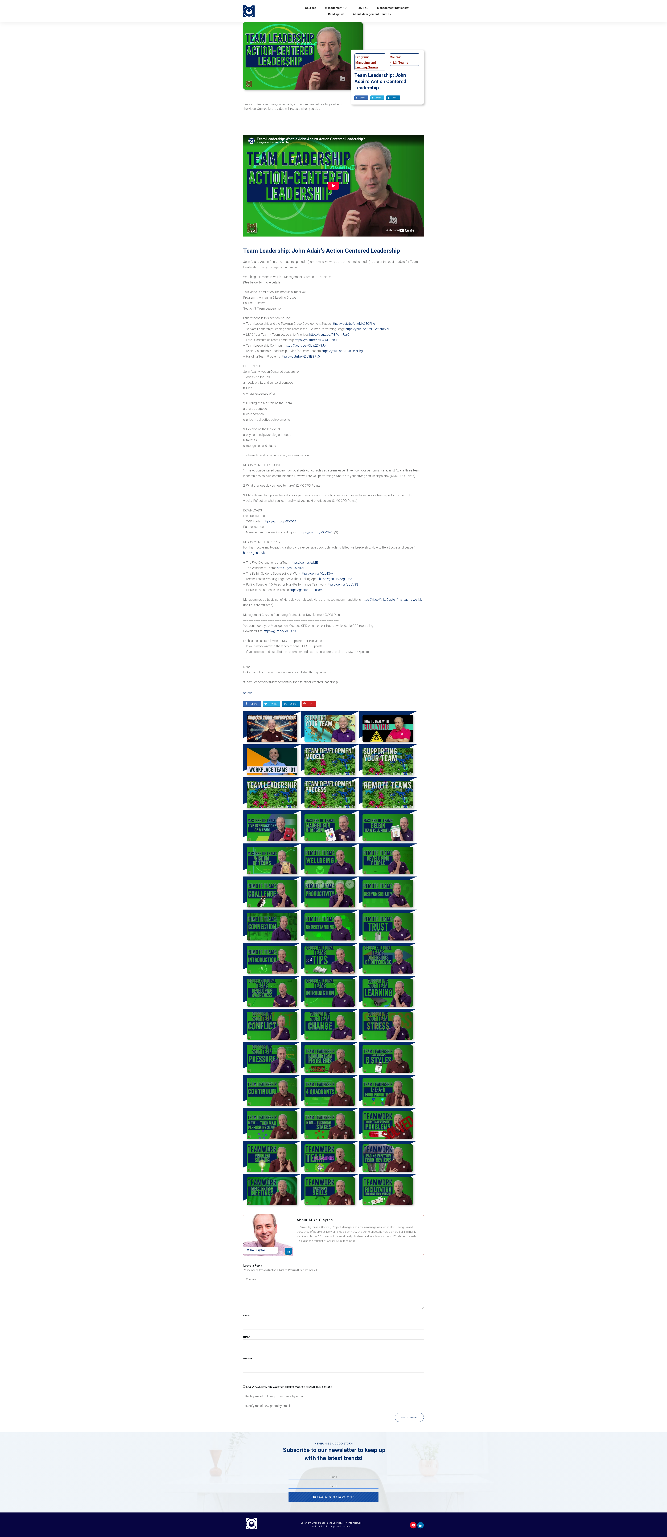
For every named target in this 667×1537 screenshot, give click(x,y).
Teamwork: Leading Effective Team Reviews (388, 1157)
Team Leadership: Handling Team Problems (330, 1058)
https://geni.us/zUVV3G (342, 584)
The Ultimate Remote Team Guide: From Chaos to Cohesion (272, 727)
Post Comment (409, 1417)
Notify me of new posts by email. (268, 1406)
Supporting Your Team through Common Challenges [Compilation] (388, 760)
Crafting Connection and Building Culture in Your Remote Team (272, 926)
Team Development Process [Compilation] (330, 793)
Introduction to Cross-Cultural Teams (330, 992)
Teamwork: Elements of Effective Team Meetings (272, 1190)
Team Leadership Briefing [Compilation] (272, 793)
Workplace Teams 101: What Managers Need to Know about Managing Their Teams (272, 760)
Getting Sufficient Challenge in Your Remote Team (272, 893)
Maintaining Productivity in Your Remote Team (330, 893)
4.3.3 (393, 62)
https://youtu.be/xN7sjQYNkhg (342, 351)
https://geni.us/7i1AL (291, 568)
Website (247, 1358)
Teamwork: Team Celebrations (330, 1157)
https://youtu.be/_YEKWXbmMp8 (367, 329)
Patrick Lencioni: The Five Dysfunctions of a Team (272, 826)
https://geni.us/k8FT (256, 553)
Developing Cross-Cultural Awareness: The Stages (272, 992)
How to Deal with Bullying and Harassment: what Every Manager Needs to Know (388, 727)
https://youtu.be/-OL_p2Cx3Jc (305, 345)
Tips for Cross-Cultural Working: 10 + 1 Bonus (330, 959)
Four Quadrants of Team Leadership (330, 1091)
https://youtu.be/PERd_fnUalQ (329, 334)
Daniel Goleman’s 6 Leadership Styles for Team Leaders (388, 1058)
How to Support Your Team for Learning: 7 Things (388, 992)
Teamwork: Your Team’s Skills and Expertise (330, 1190)
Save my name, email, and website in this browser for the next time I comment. (289, 1387)
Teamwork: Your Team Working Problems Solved (388, 1124)
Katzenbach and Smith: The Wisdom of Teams (272, 859)
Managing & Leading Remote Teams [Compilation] (388, 793)
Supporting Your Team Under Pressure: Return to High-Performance (272, 1058)
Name (246, 1315)
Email (246, 1337)
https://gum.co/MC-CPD (280, 521)
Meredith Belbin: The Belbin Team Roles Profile (388, 826)
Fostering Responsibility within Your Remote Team (388, 893)
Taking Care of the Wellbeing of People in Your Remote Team (330, 859)
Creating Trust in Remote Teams (388, 926)
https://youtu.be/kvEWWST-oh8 (316, 340)
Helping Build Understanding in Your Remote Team (330, 926)
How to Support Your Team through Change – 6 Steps (330, 1025)
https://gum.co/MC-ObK (316, 532)
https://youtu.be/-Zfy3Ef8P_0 (300, 356)
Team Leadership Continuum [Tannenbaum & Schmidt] (272, 1091)
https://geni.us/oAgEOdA (335, 579)
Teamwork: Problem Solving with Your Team (272, 1157)
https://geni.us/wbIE (304, 562)
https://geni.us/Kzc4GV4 (317, 573)
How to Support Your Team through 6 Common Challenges (330, 727)
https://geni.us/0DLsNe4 (306, 590)
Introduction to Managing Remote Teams (272, 959)
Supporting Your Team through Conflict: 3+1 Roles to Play (272, 1025)
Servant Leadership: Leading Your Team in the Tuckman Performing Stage (272, 1124)
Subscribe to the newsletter (333, 1497)
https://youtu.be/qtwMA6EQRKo (353, 323)
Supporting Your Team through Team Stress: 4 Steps (388, 1025)
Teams (403, 62)
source (248, 693)
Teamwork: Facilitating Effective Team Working (388, 1190)
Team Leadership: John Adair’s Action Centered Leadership (380, 81)
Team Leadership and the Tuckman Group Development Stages (330, 1124)
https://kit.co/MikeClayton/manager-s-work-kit (392, 599)
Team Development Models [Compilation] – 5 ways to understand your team (330, 760)
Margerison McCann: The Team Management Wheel (330, 826)
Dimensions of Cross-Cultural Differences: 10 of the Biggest (388, 959)
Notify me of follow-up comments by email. (275, 1396)
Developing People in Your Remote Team (388, 859)
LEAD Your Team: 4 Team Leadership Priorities (388, 1091)
